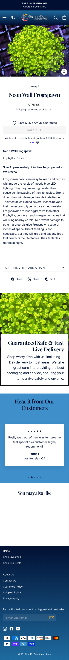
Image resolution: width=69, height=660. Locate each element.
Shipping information (25, 267)
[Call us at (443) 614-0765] (13, 18)
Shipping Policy (12, 592)
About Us (8, 574)
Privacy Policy (11, 598)
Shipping (21, 109)
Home (33, 86)
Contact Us (9, 580)
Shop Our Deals (12, 562)
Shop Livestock (12, 556)
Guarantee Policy (13, 586)
